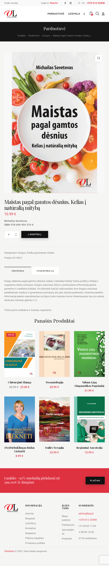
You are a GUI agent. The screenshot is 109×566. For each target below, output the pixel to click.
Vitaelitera (9, 551)
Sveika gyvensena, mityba (40, 252)
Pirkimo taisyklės (34, 538)
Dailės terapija (54, 447)
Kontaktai (30, 528)
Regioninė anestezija (89, 447)
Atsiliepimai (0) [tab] (45, 271)
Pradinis (21, 35)
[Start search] (97, 13)
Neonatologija (54, 382)
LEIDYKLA (30, 523)
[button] (98, 58)
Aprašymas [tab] (17, 271)
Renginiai (30, 518)
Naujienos (30, 533)
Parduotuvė (34, 35)
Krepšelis (67, 538)
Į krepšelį (34, 234)
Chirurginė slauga (19, 382)
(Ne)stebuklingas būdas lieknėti (20, 449)
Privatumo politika (35, 543)
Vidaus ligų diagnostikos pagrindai (89, 383)
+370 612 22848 (88, 519)
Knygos (46, 35)
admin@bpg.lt (86, 513)
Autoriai (29, 513)
